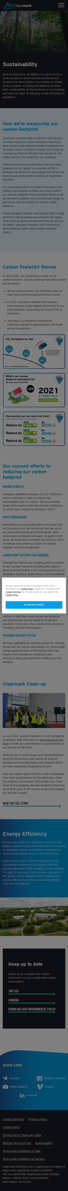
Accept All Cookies (34, 605)
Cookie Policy (27, 589)
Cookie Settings (13, 592)
